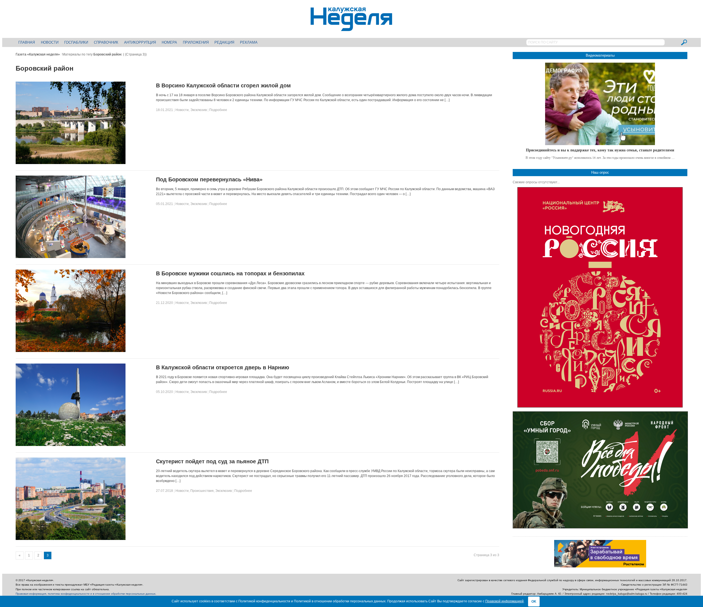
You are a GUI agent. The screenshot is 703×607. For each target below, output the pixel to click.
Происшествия (202, 491)
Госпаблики (76, 42)
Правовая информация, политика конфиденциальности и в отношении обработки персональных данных (85, 593)
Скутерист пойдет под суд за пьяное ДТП (212, 461)
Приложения (196, 42)
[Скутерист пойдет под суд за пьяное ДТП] (70, 539)
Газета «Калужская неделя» (38, 54)
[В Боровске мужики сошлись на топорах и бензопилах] (70, 351)
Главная (26, 42)
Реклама (249, 42)
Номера (169, 42)
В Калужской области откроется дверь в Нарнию (222, 367)
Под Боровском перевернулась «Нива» (209, 179)
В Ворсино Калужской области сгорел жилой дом (223, 85)
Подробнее (218, 110)
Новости (49, 42)
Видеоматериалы (600, 55)
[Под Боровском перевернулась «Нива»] (70, 257)
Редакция (224, 42)
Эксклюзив (198, 110)
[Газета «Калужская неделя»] (351, 28)
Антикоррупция (140, 42)
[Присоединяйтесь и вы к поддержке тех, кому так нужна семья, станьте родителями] (600, 104)
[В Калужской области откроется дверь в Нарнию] (70, 445)
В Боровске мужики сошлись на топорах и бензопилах (230, 273)
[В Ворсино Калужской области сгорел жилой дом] (70, 163)
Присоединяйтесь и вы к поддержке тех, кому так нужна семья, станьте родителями (600, 150)
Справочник (106, 42)
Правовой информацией (504, 601)
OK (533, 601)
